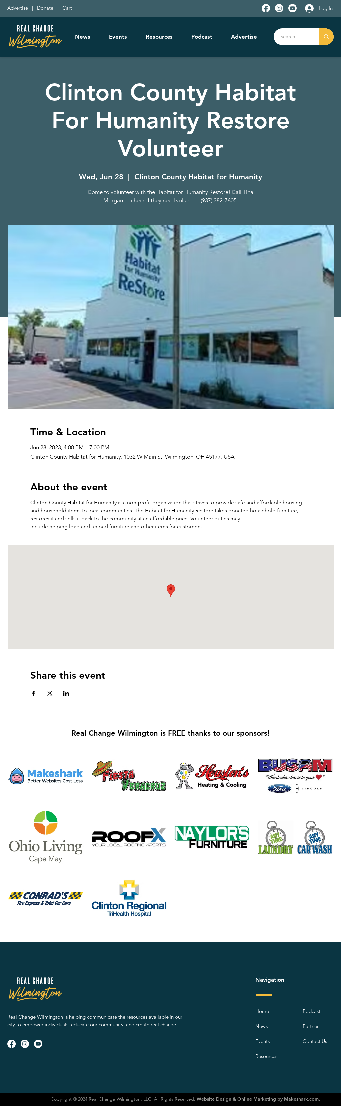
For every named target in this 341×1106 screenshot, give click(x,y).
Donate (46, 8)
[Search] (326, 36)
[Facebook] (266, 8)
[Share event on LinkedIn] (66, 693)
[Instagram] (279, 8)
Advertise (18, 8)
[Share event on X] (50, 693)
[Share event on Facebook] (33, 693)
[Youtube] (292, 8)
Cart (67, 8)
